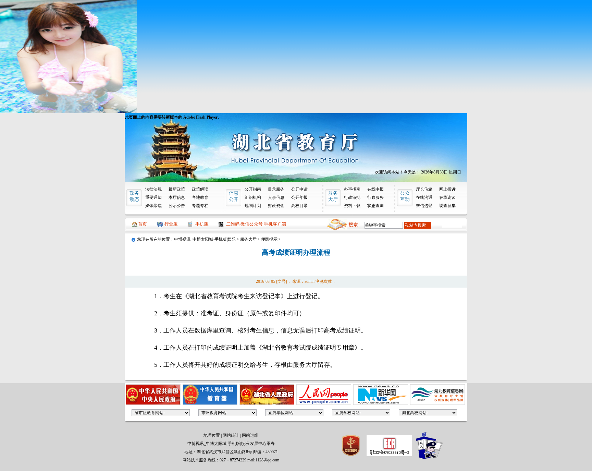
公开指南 (253, 189)
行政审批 (352, 197)
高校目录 (299, 205)
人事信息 (276, 197)
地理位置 (212, 435)
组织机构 (253, 197)
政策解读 (200, 189)
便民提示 (269, 239)
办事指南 (352, 189)
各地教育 (200, 197)
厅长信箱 (424, 189)
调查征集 (447, 205)
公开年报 (299, 197)
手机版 (202, 224)
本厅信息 (177, 197)
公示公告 (177, 205)
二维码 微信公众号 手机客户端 (256, 224)
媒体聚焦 (153, 205)
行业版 (171, 224)
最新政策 (177, 189)
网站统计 (231, 435)
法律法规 (153, 189)
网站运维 (250, 435)
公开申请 (299, 189)
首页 (142, 224)
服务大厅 (248, 239)
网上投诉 (447, 189)
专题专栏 (200, 205)
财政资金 (276, 205)
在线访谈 (447, 197)
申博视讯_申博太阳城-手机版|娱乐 (205, 239)
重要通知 (153, 197)
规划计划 (253, 205)
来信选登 (424, 205)
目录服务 (276, 189)
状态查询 (375, 205)
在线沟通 (424, 197)
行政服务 (375, 197)
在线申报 (375, 189)
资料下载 (352, 205)
